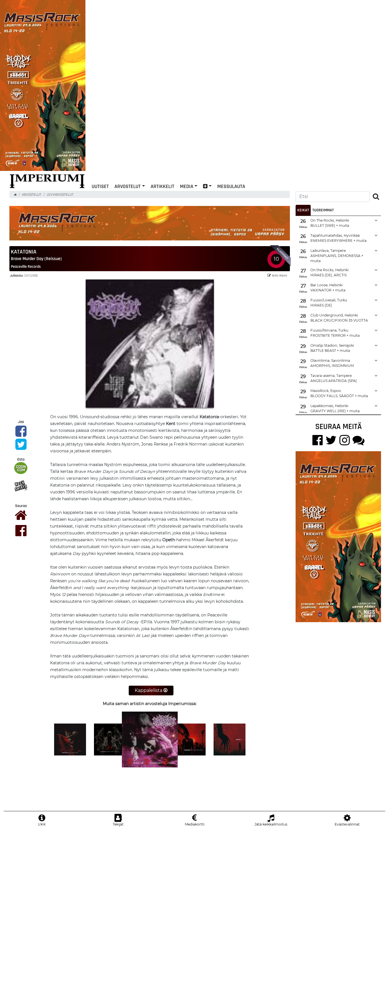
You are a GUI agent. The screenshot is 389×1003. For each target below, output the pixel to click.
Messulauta (231, 186)
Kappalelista (149, 690)
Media (186, 186)
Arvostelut (127, 186)
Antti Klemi (279, 275)
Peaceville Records (26, 266)
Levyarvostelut (60, 195)
